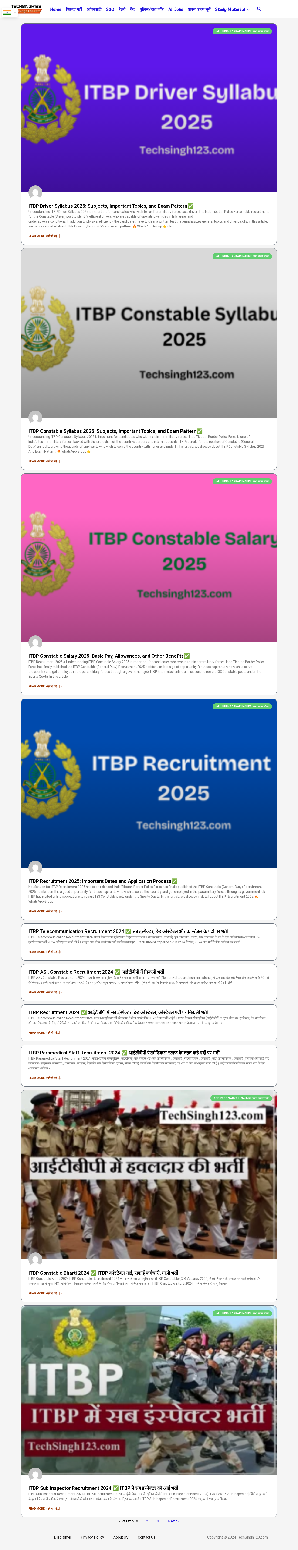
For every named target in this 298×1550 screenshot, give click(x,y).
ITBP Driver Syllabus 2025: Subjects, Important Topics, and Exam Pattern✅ (110, 206)
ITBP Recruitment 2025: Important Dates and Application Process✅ (102, 881)
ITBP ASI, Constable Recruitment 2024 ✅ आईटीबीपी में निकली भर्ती (96, 972)
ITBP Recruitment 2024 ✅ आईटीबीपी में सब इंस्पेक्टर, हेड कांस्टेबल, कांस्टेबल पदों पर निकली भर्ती (118, 1012)
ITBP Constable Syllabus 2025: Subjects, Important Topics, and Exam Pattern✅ (115, 431)
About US (121, 1537)
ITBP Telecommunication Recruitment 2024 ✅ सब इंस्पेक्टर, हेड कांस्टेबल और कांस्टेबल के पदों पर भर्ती (128, 931)
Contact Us (147, 1537)
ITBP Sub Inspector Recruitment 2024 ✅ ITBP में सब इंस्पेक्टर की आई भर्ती (103, 1488)
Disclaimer (62, 1537)
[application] (247, 9)
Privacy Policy (92, 1537)
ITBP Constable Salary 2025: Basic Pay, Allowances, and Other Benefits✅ (109, 656)
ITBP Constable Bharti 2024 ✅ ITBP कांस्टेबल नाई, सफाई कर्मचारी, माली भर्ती (103, 1273)
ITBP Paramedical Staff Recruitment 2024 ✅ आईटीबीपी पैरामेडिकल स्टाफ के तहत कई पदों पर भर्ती (124, 1053)
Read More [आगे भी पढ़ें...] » (45, 236)
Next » (173, 1520)
